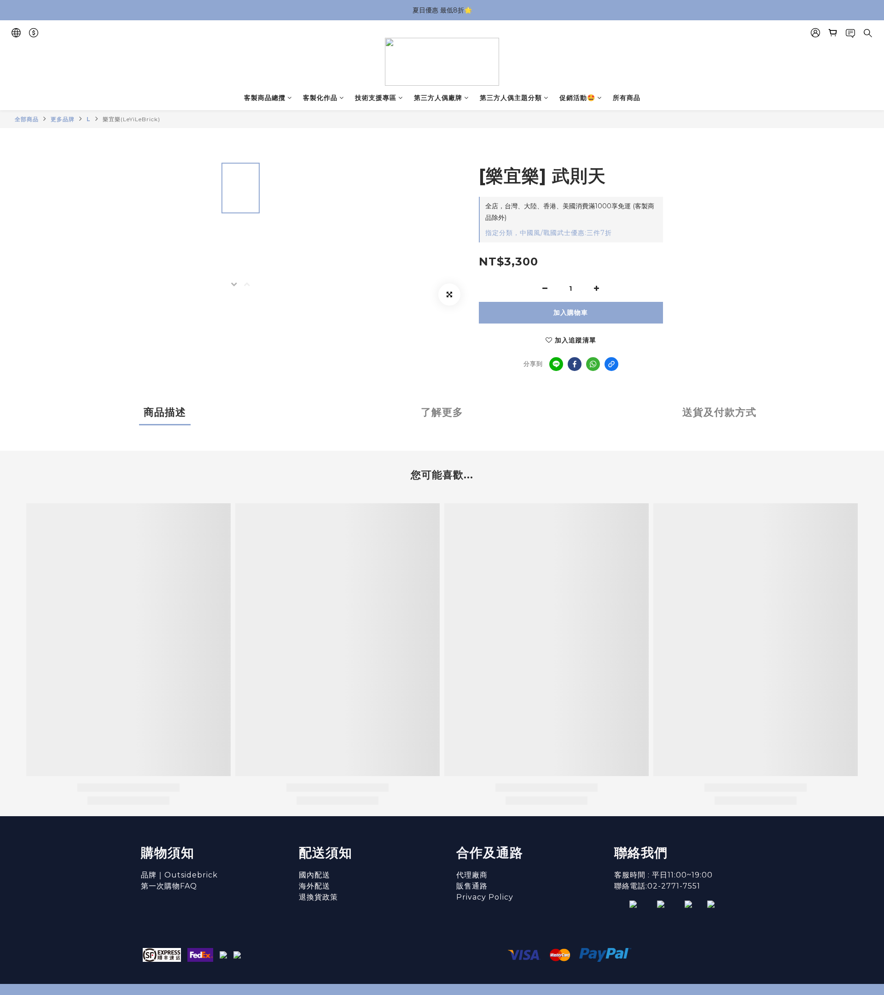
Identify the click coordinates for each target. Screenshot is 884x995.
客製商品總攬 (264, 98)
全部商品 (27, 119)
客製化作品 (320, 98)
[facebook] (575, 364)
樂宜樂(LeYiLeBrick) (131, 119)
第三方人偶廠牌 (438, 98)
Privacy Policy (484, 897)
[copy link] (611, 364)
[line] (556, 364)
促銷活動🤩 (577, 98)
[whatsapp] (593, 364)
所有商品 (626, 98)
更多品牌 (63, 119)
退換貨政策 (318, 897)
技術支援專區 (375, 98)
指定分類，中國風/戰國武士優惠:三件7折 (548, 233)
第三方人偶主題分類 (511, 98)
